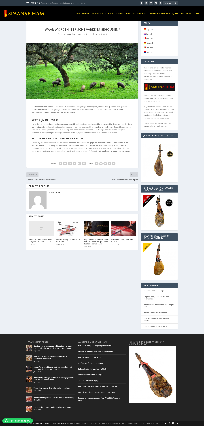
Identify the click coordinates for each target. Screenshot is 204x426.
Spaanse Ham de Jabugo (154, 291)
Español (149, 29)
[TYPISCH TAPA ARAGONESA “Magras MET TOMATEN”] (41, 228)
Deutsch (149, 43)
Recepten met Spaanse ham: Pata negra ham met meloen (63, 3)
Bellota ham (139, 14)
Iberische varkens (39, 107)
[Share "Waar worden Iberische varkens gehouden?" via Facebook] (60, 163)
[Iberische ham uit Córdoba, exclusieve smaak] (29, 409)
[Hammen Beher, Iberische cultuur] (123, 228)
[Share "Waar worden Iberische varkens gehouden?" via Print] (84, 163)
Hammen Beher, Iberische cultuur (122, 240)
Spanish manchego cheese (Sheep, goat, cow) (96, 392)
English (149, 34)
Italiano (149, 48)
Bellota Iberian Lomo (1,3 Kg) (90, 375)
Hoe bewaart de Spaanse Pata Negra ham (159, 305)
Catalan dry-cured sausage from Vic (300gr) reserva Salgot (99, 399)
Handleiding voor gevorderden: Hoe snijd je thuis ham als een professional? (54, 378)
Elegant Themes (42, 423)
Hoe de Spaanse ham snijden (164, 14)
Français (149, 38)
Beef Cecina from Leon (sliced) (90, 363)
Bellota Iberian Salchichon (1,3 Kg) (92, 369)
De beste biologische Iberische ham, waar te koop (54, 397)
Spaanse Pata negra (102, 14)
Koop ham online (190, 14)
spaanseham (71, 34)
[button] (17, 420)
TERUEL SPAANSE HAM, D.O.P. (155, 326)
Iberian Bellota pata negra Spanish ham (94, 346)
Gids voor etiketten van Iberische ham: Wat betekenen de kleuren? (51, 357)
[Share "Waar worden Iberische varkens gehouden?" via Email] (79, 163)
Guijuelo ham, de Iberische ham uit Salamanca (158, 298)
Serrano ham (123, 14)
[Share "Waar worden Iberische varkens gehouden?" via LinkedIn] (74, 163)
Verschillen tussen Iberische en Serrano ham (52, 388)
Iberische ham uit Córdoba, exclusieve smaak (52, 407)
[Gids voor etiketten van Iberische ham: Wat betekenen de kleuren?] (29, 358)
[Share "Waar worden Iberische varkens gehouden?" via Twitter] (65, 163)
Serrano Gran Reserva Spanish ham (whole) (95, 351)
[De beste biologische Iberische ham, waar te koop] (29, 399)
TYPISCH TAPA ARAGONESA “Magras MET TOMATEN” (40, 240)
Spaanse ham (82, 14)
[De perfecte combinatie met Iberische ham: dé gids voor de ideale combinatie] (96, 228)
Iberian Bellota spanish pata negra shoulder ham (98, 386)
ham (91, 34)
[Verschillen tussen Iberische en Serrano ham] (29, 390)
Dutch (149, 52)
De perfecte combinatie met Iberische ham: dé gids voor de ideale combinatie (96, 241)
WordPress (65, 423)
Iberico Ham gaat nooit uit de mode (68, 240)
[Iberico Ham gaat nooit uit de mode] (68, 228)
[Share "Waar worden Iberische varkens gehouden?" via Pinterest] (70, 163)
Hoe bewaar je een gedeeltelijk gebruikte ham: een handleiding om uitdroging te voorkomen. (53, 347)
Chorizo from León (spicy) (88, 380)
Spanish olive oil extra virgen (90, 357)
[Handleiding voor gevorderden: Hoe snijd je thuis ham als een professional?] (29, 379)
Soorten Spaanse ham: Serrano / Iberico (157, 319)
